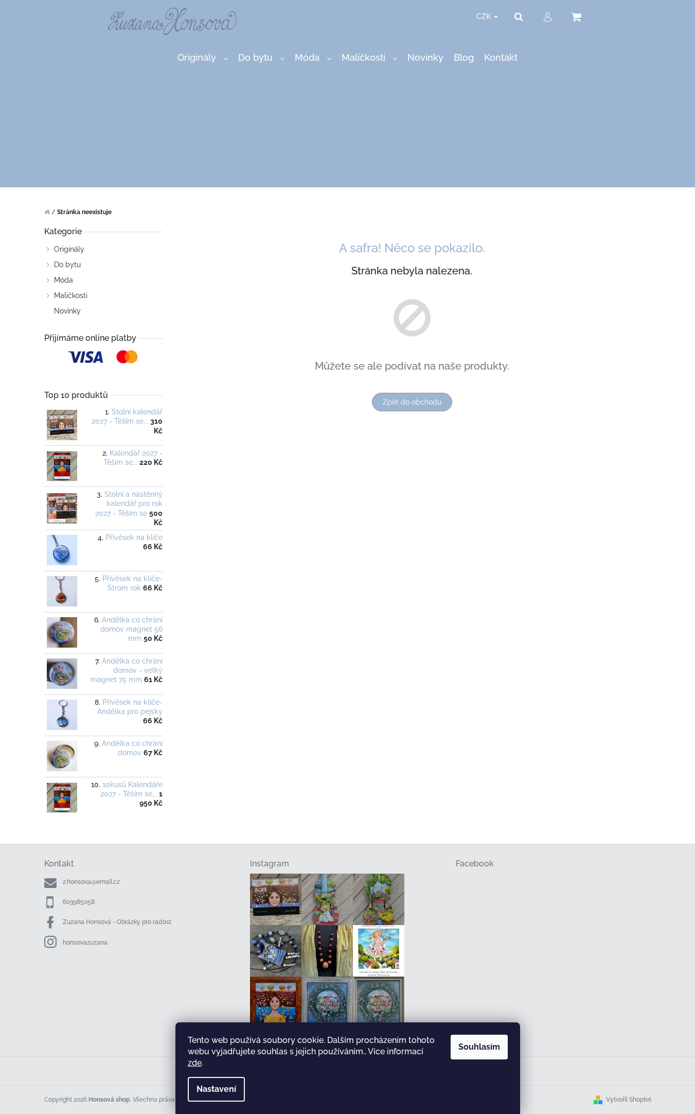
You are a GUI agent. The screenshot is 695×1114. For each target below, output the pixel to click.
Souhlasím (479, 1047)
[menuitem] (202, 58)
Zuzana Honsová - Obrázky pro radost (117, 922)
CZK (484, 16)
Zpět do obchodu (412, 402)
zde (195, 1063)
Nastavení (216, 1089)
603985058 (79, 902)
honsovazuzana (85, 942)
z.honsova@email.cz (91, 881)
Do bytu (67, 264)
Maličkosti (70, 295)
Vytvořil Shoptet (628, 1099)
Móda (63, 280)
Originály (69, 249)
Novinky (67, 311)
